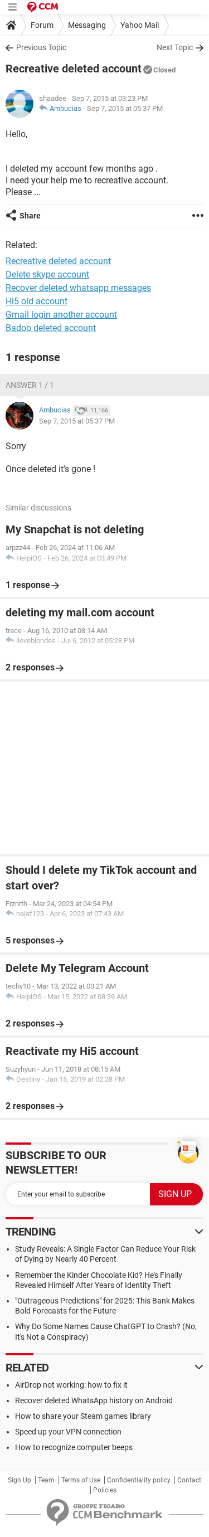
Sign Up (19, 1480)
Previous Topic (41, 47)
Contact (189, 1480)
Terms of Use (80, 1480)
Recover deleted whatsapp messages (78, 288)
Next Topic (175, 47)
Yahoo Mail (139, 25)
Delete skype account (47, 274)
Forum (42, 25)
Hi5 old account (36, 301)
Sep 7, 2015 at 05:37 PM (125, 108)
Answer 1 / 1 (30, 385)
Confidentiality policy (139, 1480)
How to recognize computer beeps (74, 1447)
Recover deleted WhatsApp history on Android (94, 1400)
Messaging (87, 25)
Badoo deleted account (51, 328)
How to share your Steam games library (83, 1416)
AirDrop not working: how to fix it (71, 1384)
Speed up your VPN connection (68, 1431)
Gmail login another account (61, 314)
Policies (104, 1490)
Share (30, 215)
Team (46, 1480)
